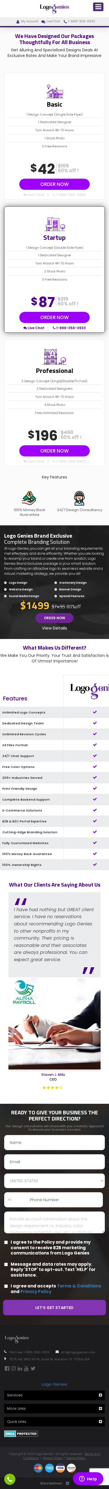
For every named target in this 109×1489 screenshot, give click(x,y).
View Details (54, 628)
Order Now (54, 184)
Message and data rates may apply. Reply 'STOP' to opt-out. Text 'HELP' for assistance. (53, 1269)
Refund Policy (76, 1458)
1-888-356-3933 (81, 21)
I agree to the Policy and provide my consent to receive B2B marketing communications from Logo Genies (51, 1247)
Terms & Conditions (79, 1286)
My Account (29, 21)
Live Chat (53, 21)
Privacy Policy (35, 1291)
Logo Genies (54, 1384)
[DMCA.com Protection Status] (21, 1433)
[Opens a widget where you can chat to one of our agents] (88, 1479)
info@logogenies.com (78, 1352)
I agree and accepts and (56, 1288)
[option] (29, 501)
